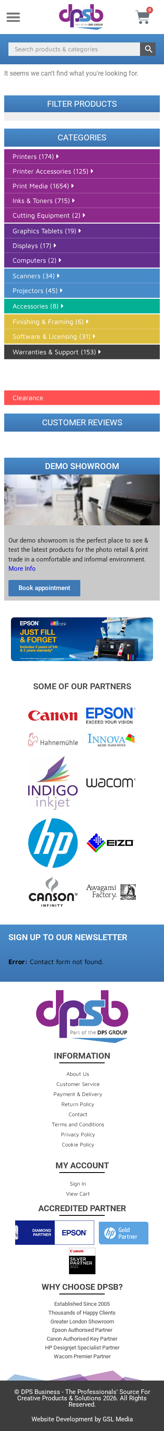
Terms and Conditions (78, 1124)
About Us (77, 1073)
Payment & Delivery (77, 1094)
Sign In (78, 1183)
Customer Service (78, 1083)
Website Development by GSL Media (82, 1419)
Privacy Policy (78, 1134)
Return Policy (77, 1104)
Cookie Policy (78, 1144)
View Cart (78, 1193)
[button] (13, 17)
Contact (78, 1114)
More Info (22, 568)
